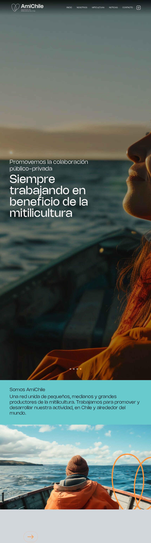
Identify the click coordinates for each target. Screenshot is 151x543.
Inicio (69, 7)
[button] (70, 369)
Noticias (113, 7)
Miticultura (98, 7)
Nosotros (82, 7)
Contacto (127, 7)
